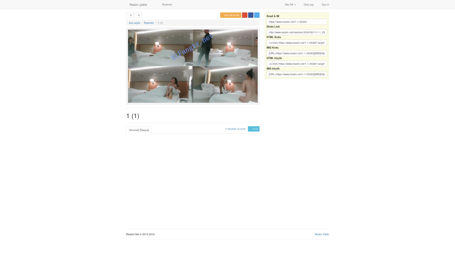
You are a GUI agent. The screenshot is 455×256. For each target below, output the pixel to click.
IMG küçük (273, 68)
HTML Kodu (274, 37)
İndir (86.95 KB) (231, 15)
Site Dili (289, 4)
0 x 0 (255, 128)
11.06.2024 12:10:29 (235, 128)
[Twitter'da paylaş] (256, 15)
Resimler (167, 4)
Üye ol (325, 4)
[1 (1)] (193, 66)
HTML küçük (274, 58)
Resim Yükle (322, 234)
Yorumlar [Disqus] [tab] (139, 130)
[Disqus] (192, 178)
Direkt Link (273, 26)
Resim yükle (138, 4)
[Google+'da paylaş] (244, 15)
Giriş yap (308, 4)
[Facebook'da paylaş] (250, 15)
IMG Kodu (273, 47)
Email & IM (273, 16)
